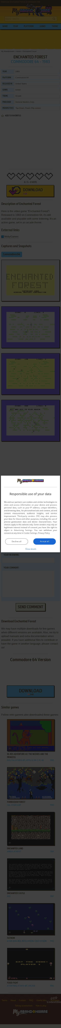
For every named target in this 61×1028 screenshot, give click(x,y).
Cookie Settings (30, 533)
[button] (30, 549)
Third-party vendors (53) (28, 516)
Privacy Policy (44, 533)
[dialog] (30, 514)
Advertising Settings (23, 530)
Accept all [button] (44, 541)
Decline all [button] (16, 541)
